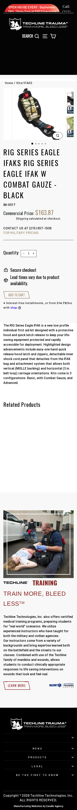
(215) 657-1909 (40, 228)
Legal (37, 766)
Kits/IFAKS (24, 83)
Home (9, 83)
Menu (37, 748)
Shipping (22, 218)
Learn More (17, 685)
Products (37, 757)
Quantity (11, 252)
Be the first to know (37, 775)
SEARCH (31, 36)
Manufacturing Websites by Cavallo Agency (38, 806)
